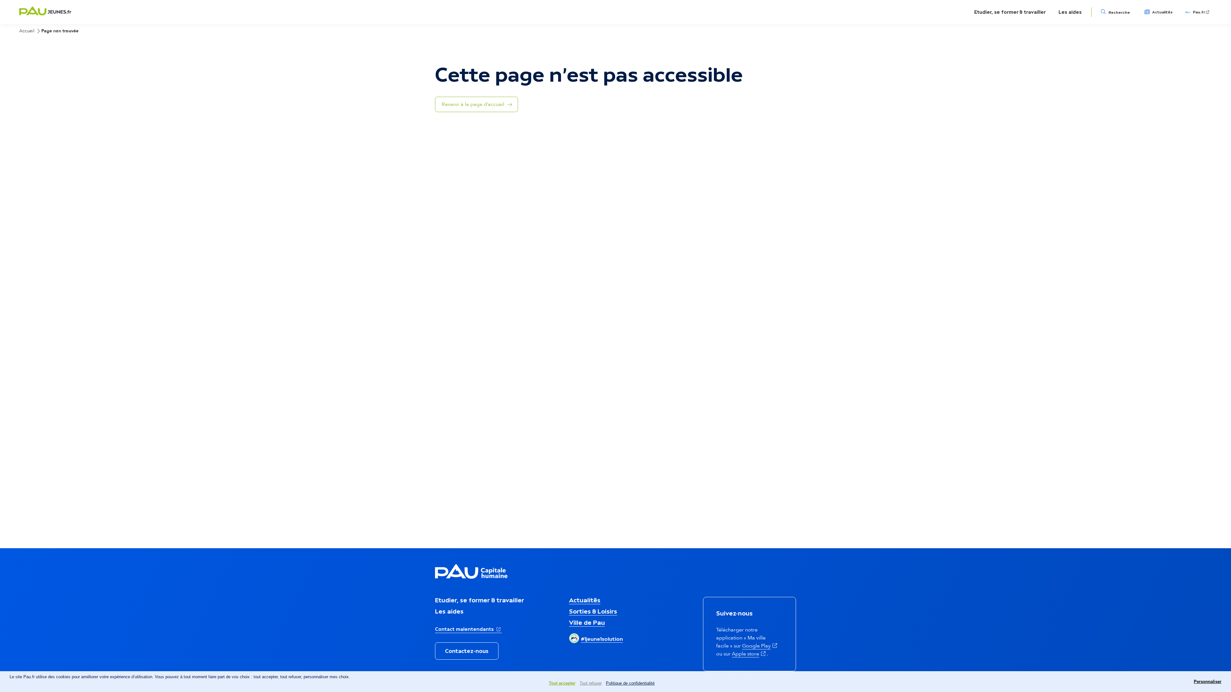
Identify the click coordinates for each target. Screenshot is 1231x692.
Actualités (1162, 12)
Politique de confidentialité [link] (630, 683)
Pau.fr (1201, 12)
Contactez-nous (467, 651)
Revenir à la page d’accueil (473, 104)
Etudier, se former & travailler (1010, 12)
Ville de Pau (587, 622)
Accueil (27, 31)
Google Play (760, 645)
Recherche (1119, 12)
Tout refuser (591, 683)
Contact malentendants (468, 628)
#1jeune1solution (602, 638)
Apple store (749, 653)
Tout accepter (562, 683)
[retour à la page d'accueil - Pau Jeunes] (45, 14)
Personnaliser (1207, 681)
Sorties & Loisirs (593, 611)
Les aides (1070, 12)
